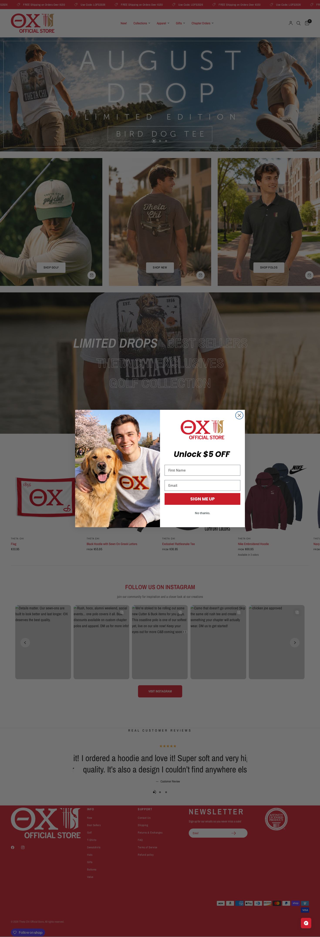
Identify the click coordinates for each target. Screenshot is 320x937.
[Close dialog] (239, 415)
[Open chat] (306, 923)
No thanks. (202, 513)
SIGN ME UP (202, 499)
